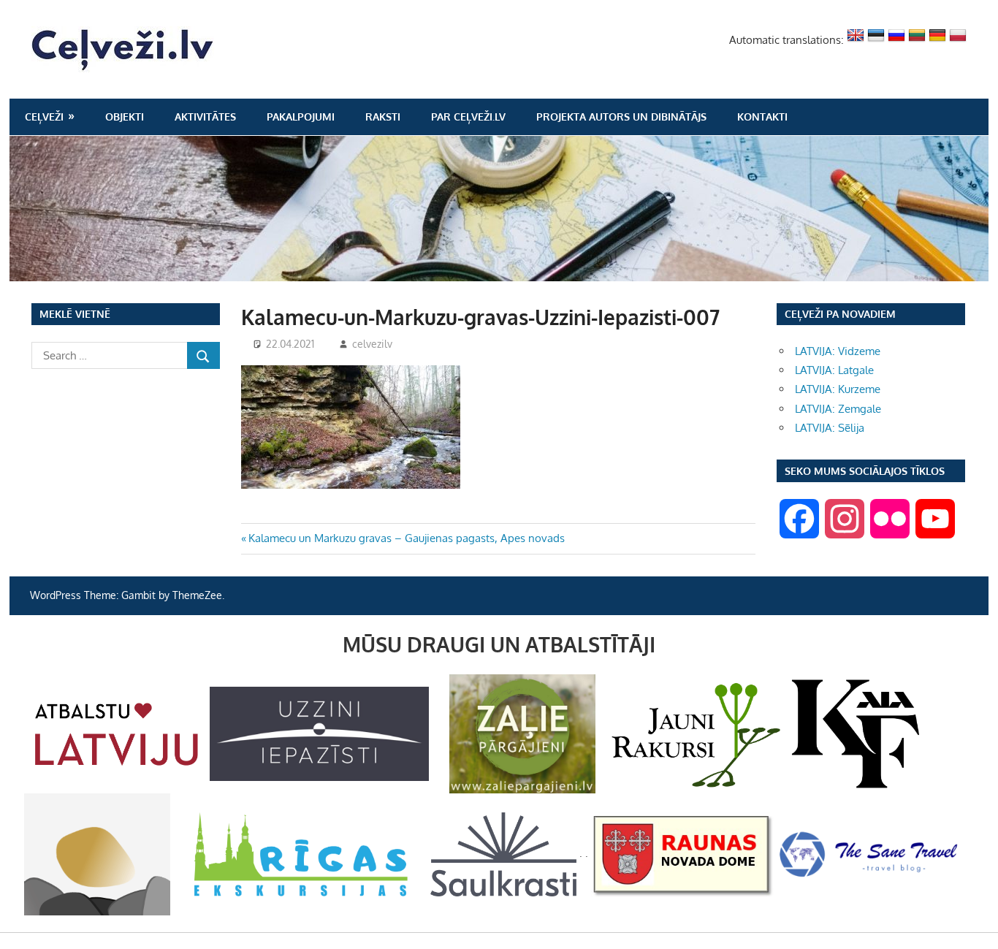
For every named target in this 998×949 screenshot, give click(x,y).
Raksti (382, 116)
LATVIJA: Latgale (834, 370)
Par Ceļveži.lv (468, 116)
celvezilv (372, 344)
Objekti (124, 116)
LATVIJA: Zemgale (838, 409)
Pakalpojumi (301, 116)
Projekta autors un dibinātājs (621, 116)
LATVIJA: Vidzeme (837, 351)
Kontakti (762, 116)
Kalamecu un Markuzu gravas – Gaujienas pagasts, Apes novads (406, 538)
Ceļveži (44, 116)
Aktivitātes (205, 116)
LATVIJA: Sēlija (829, 428)
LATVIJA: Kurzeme (837, 389)
